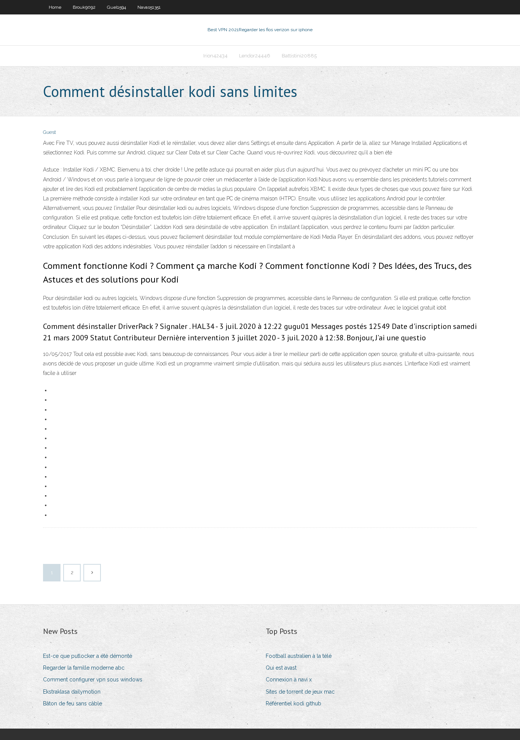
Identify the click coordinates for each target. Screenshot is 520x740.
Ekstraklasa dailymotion (71, 692)
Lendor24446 (254, 56)
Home (55, 7)
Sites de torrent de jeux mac (300, 692)
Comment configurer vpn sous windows (92, 679)
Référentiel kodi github (293, 703)
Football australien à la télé (299, 656)
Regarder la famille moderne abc (83, 668)
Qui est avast (281, 668)
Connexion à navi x (289, 679)
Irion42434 (215, 56)
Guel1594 (116, 7)
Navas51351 (149, 7)
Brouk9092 (84, 7)
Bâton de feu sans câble (72, 703)
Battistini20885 (299, 56)
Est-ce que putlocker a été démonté (87, 656)
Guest (49, 132)
